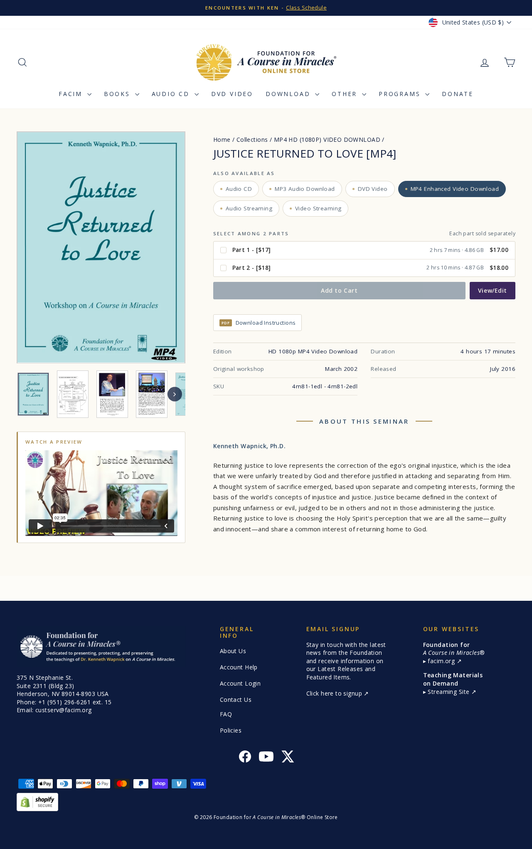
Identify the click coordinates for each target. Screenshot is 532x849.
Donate (457, 94)
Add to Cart (339, 290)
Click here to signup (335, 693)
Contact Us (235, 699)
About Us (233, 651)
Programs (401, 94)
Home (222, 139)
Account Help (239, 667)
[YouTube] (266, 757)
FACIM (72, 94)
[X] (287, 757)
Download (289, 94)
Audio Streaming (249, 208)
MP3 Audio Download (305, 189)
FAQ (226, 714)
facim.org (442, 661)
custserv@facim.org (63, 710)
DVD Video (232, 94)
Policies (230, 730)
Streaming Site (449, 692)
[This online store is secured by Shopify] (266, 802)
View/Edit (492, 290)
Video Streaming (318, 208)
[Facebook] (245, 757)
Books (118, 94)
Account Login (240, 683)
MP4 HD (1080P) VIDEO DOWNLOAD (327, 139)
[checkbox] (364, 250)
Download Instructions (259, 322)
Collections (252, 139)
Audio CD (172, 94)
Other (346, 94)
